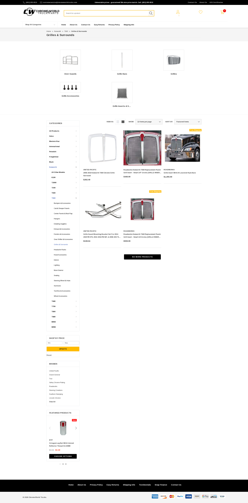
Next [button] (76, 428)
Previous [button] (50, 428)
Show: (131, 122)
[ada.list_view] (117, 121)
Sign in (174, 15)
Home (71, 485)
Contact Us (192, 2)
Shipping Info (129, 485)
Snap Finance (161, 485)
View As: (110, 122)
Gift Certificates (216, 2)
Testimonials (145, 485)
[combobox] (106, 13)
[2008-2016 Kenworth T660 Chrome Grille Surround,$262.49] (102, 148)
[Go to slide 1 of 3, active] (60, 464)
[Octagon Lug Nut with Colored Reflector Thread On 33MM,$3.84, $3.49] (63, 428)
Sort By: (169, 122)
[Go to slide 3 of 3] (66, 464)
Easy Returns (113, 485)
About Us (203, 2)
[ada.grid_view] (123, 121)
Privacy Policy (96, 485)
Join (182, 15)
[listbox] (188, 121)
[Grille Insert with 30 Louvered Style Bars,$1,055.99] (183, 148)
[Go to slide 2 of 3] (63, 464)
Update (63, 349)
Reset (49, 355)
